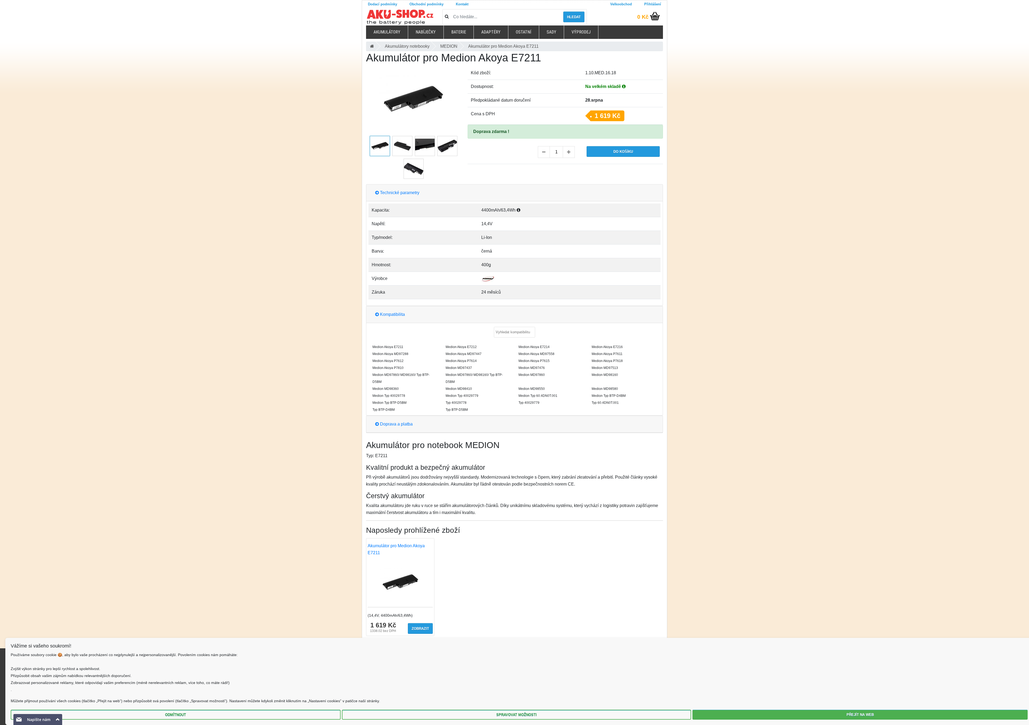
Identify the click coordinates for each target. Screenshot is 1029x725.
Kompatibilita (392, 314)
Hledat (574, 17)
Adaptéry (491, 32)
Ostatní (523, 32)
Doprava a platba (396, 424)
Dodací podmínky (382, 4)
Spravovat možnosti (516, 715)
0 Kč (642, 17)
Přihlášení (652, 4)
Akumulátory (387, 32)
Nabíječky (426, 32)
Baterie (458, 32)
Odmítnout (175, 715)
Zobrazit (420, 629)
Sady (551, 32)
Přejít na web (860, 715)
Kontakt (462, 4)
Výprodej (581, 32)
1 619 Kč (607, 115)
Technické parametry (399, 192)
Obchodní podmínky (426, 4)
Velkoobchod (621, 4)
